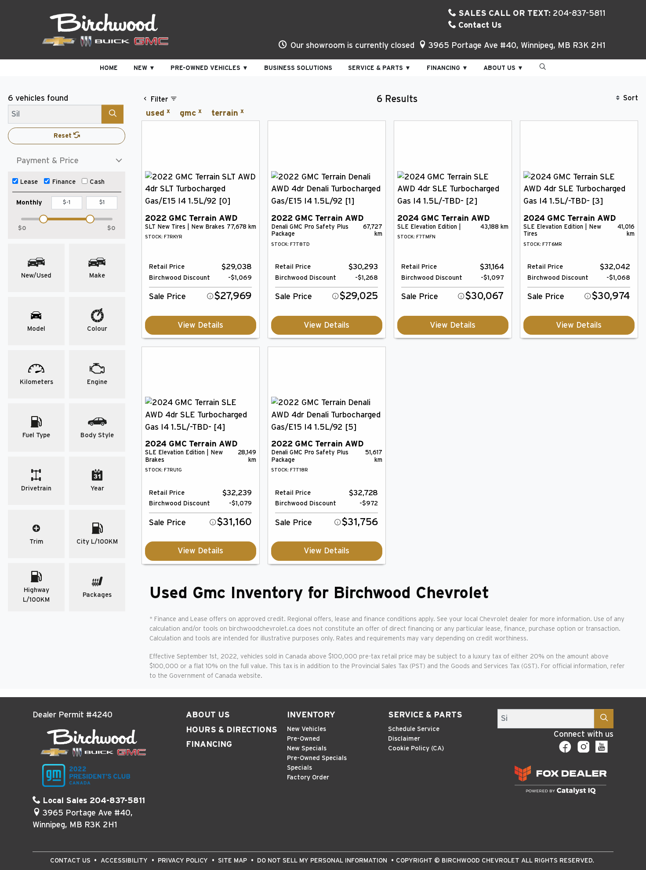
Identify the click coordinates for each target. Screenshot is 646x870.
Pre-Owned (303, 738)
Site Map (233, 860)
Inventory (311, 715)
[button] (108, 68)
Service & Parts (425, 715)
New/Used (36, 275)
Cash (97, 182)
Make (97, 275)
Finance (64, 182)
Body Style (97, 435)
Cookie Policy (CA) (416, 748)
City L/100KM (97, 541)
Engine (97, 382)
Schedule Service (413, 729)
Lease (29, 182)
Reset (63, 135)
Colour (97, 328)
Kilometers (36, 382)
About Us (208, 715)
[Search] (112, 114)
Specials (299, 767)
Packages (97, 595)
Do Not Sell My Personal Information (323, 860)
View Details (200, 325)
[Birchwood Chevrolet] (105, 29)
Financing (209, 744)
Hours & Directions (231, 730)
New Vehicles (306, 729)
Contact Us (479, 25)
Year (97, 488)
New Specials (307, 748)
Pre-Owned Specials (317, 758)
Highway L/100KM (36, 595)
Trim (36, 541)
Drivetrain (36, 488)
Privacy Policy (184, 860)
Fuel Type (36, 435)
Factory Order (308, 777)
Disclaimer (404, 738)
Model (36, 328)
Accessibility (125, 860)
